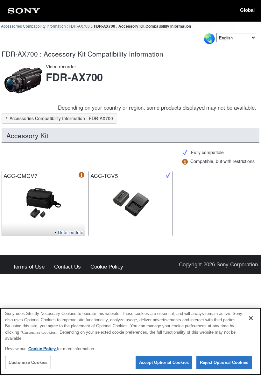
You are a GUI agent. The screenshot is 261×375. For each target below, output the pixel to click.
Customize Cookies (28, 362)
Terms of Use (29, 267)
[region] (130, 341)
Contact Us (67, 267)
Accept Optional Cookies (164, 362)
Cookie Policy (106, 267)
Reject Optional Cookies (224, 362)
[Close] (251, 318)
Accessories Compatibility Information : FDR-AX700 (45, 26)
